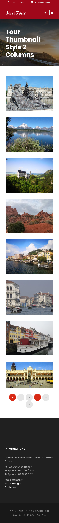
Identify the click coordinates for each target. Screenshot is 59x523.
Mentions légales (14, 483)
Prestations (11, 487)
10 (46, 397)
